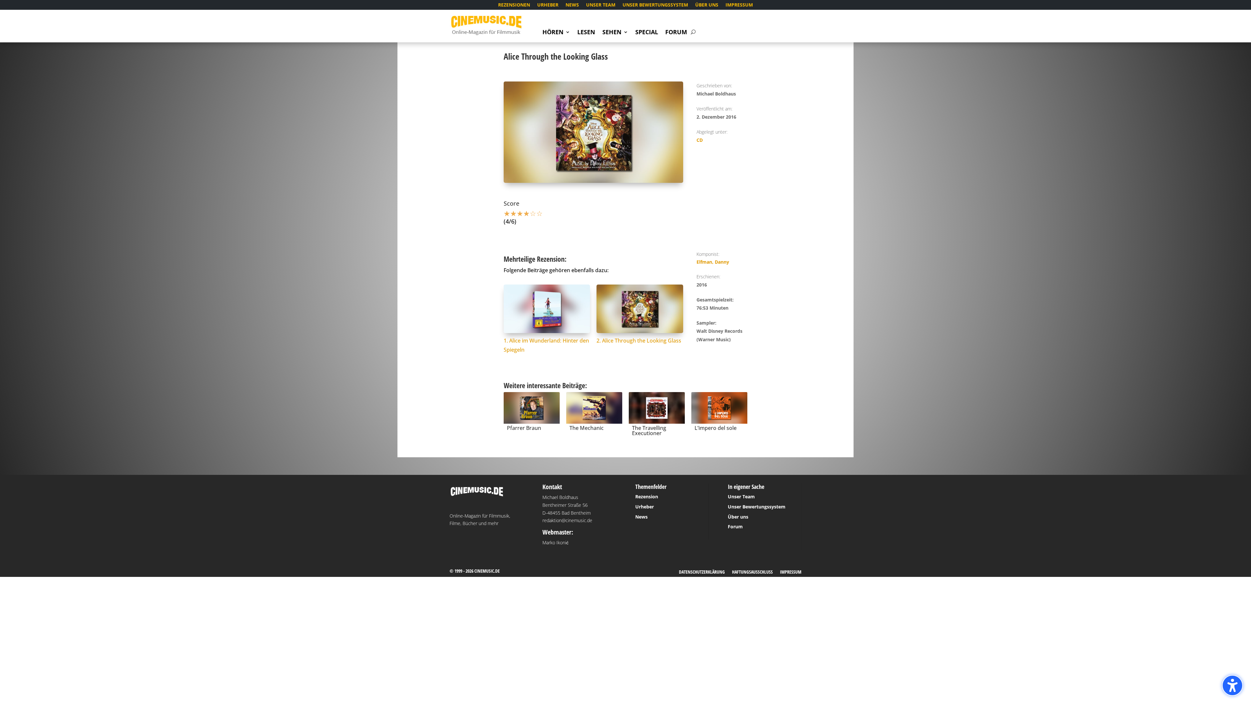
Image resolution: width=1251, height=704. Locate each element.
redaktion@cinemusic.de (567, 520)
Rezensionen (514, 5)
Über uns (706, 5)
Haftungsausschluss (752, 572)
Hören (553, 33)
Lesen (586, 33)
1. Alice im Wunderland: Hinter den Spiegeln (546, 345)
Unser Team (600, 5)
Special (646, 33)
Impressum (739, 5)
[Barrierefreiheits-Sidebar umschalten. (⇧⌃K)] (1232, 685)
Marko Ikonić (555, 542)
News (572, 5)
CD (700, 140)
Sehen (612, 33)
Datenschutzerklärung (702, 572)
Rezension (646, 496)
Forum (676, 33)
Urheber (547, 5)
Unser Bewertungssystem (655, 5)
